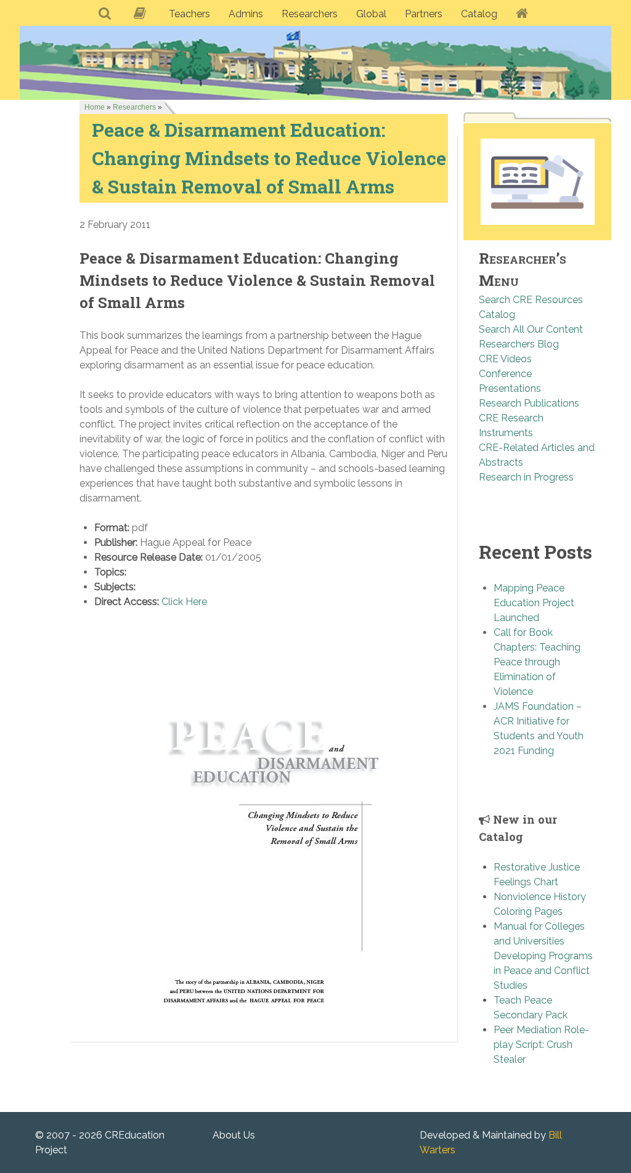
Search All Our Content (531, 329)
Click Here (184, 601)
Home (94, 107)
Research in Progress (526, 477)
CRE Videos (505, 359)
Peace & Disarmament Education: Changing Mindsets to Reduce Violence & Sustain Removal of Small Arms (269, 157)
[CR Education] (315, 62)
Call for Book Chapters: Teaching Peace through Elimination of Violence (537, 662)
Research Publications (529, 403)
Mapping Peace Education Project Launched (534, 602)
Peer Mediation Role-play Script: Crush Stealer (541, 1044)
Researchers (134, 107)
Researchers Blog (519, 344)
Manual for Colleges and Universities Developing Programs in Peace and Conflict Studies (543, 955)
